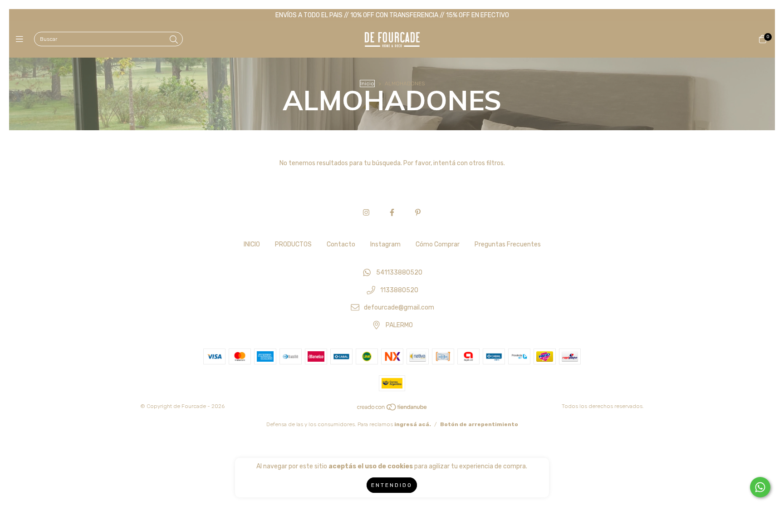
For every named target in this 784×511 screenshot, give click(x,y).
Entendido (391, 485)
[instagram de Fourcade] (366, 213)
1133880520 (399, 290)
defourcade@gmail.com (399, 308)
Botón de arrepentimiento (479, 424)
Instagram (385, 244)
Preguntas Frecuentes (508, 244)
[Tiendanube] (392, 409)
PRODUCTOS (293, 244)
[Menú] (21, 39)
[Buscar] (174, 39)
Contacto (341, 244)
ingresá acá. (412, 424)
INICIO (252, 244)
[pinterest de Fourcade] (418, 213)
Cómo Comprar (438, 244)
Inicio (367, 83)
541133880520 (399, 272)
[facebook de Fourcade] (392, 213)
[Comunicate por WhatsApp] (760, 487)
